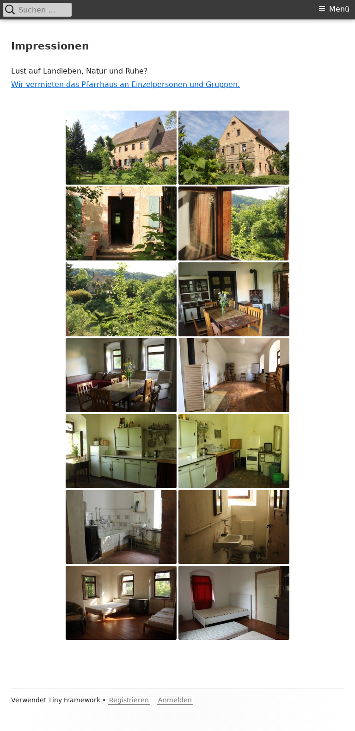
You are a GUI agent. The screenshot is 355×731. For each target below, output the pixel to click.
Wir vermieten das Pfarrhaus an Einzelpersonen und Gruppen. (125, 84)
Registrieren (129, 700)
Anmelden (175, 700)
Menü (339, 9)
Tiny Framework (74, 700)
